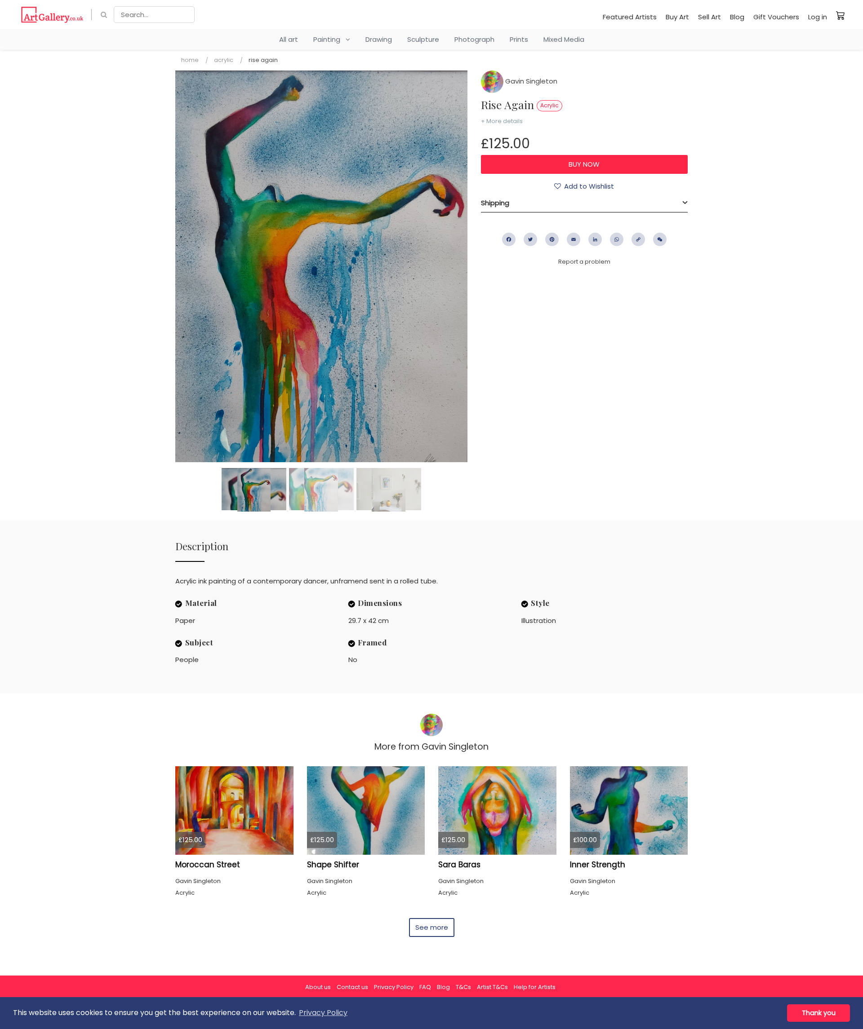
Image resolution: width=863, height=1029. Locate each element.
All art (288, 39)
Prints (519, 39)
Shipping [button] (495, 203)
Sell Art (709, 17)
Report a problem (584, 261)
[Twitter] (530, 239)
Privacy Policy (394, 987)
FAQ (425, 987)
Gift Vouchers (776, 17)
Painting (329, 39)
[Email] (573, 239)
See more (431, 927)
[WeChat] (659, 239)
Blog (737, 17)
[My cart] (841, 15)
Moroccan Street (207, 864)
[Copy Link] (638, 239)
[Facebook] (508, 239)
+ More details (502, 121)
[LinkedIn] (595, 239)
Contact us (352, 987)
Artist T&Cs (492, 987)
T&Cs (463, 987)
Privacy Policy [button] (323, 1012)
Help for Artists (535, 987)
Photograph (474, 39)
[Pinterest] (552, 239)
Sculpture (423, 39)
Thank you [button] (819, 1012)
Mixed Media (563, 39)
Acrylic (223, 60)
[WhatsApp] (616, 239)
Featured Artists (630, 17)
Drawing (378, 39)
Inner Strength (597, 864)
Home (190, 60)
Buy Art (677, 17)
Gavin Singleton (530, 81)
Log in (817, 17)
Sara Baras (459, 864)
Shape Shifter (333, 864)
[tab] (584, 203)
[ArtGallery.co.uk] (52, 14)
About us (318, 987)
